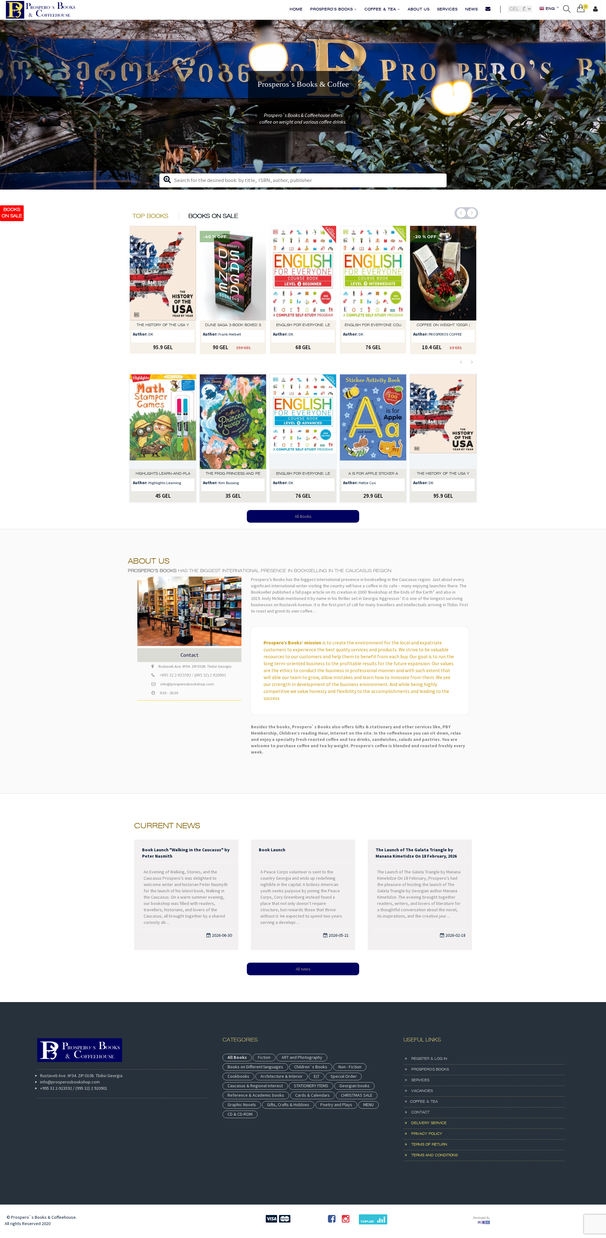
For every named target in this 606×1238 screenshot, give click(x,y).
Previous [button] (461, 213)
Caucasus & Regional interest (255, 1085)
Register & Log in (427, 1059)
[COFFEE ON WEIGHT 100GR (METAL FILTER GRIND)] (373, 273)
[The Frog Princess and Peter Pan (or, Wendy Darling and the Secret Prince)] (163, 421)
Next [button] (471, 213)
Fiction (264, 1057)
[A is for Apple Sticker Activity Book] (303, 421)
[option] (303, 105)
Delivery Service (427, 1123)
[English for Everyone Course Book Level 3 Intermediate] (303, 273)
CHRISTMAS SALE (356, 1095)
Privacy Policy (424, 1134)
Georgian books (354, 1085)
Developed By (481, 1218)
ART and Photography (302, 1057)
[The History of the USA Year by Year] (373, 421)
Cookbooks (238, 1076)
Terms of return (427, 1145)
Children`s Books (310, 1067)
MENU (368, 1104)
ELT (316, 1076)
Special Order (343, 1076)
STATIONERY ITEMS (311, 1085)
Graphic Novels (242, 1104)
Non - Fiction (349, 1067)
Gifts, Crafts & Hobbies (288, 1104)
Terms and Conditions (432, 1155)
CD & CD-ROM (240, 1114)
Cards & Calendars (312, 1095)
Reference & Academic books (256, 1095)
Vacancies (420, 1091)
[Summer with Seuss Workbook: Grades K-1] (443, 273)
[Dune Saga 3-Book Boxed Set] (163, 273)
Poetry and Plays (336, 1104)
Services (447, 9)
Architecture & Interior (281, 1076)
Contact (418, 1112)
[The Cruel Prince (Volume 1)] (443, 421)
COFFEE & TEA (381, 9)
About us (419, 9)
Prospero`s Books (332, 9)
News (471, 9)
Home (296, 9)
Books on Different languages (255, 1067)
